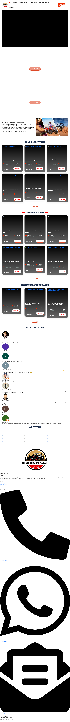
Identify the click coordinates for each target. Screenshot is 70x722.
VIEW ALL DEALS (35, 206)
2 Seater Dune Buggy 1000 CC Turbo (34, 160)
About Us (15, 2)
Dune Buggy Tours (23, 2)
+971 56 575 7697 (61, 5)
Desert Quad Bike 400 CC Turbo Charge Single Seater (11, 262)
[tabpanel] (35, 439)
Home (10, 2)
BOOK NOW (17, 168)
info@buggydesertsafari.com (18, 717)
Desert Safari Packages (44, 2)
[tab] (35, 431)
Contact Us (11, 7)
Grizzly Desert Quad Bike (31, 261)
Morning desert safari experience (11, 302)
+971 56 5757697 (11, 716)
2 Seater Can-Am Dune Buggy (55, 159)
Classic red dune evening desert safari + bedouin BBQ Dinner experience (56, 304)
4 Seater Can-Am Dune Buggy (33, 188)
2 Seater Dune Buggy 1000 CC (10, 160)
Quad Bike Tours (33, 2)
